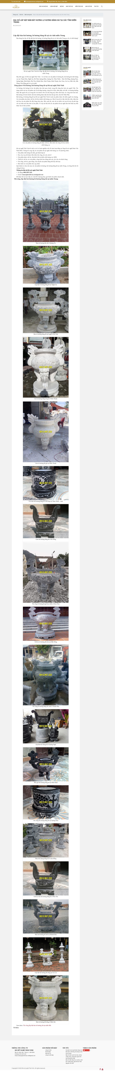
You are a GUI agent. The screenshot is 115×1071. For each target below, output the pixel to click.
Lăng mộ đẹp (54, 6)
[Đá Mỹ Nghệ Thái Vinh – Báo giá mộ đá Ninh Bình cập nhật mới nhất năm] (87, 89)
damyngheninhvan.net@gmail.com (34, 1)
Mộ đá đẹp (48, 1051)
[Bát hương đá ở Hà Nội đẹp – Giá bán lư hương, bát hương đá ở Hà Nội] (87, 41)
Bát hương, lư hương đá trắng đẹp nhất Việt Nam (97, 49)
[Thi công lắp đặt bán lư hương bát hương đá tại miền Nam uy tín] (87, 33)
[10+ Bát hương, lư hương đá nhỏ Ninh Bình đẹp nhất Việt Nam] (87, 25)
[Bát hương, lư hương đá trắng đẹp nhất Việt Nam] (87, 49)
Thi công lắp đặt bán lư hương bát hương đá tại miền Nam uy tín (97, 33)
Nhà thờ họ (69, 6)
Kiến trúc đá (79, 6)
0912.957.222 (16, 1)
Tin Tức (96, 6)
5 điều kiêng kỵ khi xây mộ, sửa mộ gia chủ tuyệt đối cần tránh (97, 81)
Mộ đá (62, 6)
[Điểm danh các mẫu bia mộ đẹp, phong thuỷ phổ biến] (87, 104)
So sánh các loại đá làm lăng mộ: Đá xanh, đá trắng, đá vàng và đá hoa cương (74, 1051)
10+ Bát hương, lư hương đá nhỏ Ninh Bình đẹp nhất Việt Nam (97, 25)
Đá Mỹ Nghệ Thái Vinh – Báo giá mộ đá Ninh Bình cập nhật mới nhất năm (96, 89)
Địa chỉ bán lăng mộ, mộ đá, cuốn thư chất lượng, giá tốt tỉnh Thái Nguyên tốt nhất (74, 1061)
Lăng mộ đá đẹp (49, 1055)
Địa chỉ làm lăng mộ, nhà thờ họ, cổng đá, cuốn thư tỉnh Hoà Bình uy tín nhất (92, 73)
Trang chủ (15, 14)
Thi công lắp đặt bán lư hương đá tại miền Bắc (37, 1025)
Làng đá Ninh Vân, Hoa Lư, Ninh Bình (57, 1)
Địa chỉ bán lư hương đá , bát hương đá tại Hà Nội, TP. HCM (96, 57)
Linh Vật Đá (88, 6)
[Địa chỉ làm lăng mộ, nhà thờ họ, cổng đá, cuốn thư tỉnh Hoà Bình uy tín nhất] (87, 73)
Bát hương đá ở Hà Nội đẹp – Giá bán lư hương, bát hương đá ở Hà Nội (97, 41)
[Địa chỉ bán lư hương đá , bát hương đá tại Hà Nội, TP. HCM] (87, 57)
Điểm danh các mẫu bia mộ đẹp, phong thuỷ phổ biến (97, 104)
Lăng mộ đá (48, 1050)
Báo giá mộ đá (43, 6)
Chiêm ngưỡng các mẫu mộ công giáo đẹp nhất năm (97, 97)
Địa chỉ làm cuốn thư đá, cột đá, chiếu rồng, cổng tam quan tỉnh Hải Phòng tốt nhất (74, 1056)
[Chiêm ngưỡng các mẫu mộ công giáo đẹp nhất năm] (87, 97)
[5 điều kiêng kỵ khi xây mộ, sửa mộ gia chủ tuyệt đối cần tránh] (87, 81)
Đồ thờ (21, 14)
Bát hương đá (28, 14)
